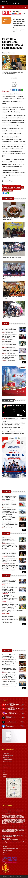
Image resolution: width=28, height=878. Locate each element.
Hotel (11, 189)
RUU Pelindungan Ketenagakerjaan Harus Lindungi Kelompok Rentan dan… (19, 23)
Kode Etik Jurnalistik (7, 850)
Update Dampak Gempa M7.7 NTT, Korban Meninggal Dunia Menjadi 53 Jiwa (10, 524)
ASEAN (4, 768)
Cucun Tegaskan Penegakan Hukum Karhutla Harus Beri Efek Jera (9, 560)
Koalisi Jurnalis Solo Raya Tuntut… (12, 257)
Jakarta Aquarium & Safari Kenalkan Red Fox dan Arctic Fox (9, 669)
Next (24, 362)
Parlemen (15, 30)
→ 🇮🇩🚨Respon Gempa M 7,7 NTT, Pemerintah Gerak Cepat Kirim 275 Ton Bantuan (14, 419)
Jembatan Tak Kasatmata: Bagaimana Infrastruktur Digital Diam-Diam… (10, 683)
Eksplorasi (5, 91)
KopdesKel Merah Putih (8, 755)
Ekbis (3, 332)
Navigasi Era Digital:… (9, 237)
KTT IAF (4, 776)
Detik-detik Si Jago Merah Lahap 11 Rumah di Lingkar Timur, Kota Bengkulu (14, 423)
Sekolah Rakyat (6, 757)
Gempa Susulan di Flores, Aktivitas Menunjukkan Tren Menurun (9, 504)
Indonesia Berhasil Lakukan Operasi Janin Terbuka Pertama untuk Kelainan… (10, 350)
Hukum (4, 601)
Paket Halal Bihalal (17, 187)
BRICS (4, 770)
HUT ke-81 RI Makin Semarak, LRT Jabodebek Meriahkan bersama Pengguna (9, 336)
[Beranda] (14, 12)
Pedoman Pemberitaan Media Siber (10, 848)
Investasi (5, 763)
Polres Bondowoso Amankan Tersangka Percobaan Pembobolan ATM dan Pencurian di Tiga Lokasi (9, 590)
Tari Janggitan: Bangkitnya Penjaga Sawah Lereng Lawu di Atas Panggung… (10, 663)
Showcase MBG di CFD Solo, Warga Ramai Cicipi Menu (12, 317)
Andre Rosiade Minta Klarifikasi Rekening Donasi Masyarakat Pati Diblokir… (10, 567)
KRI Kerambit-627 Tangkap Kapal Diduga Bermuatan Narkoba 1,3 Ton (9, 581)
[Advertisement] (14, 485)
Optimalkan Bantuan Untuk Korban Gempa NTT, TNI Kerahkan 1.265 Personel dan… (10, 511)
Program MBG (6, 753)
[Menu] (2, 7)
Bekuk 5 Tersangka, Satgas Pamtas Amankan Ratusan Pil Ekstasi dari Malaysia (13, 432)
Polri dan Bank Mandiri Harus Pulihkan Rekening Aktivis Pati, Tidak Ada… (10, 547)
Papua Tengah (5, 613)
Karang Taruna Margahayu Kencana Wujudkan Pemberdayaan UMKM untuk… (10, 676)
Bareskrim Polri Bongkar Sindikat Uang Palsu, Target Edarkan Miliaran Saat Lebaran (10, 618)
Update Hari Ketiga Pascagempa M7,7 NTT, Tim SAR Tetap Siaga (9, 518)
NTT (3, 507)
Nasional (4, 353)
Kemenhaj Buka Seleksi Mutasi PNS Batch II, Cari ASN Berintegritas (10, 357)
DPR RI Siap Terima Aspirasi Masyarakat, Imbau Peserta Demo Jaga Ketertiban (9, 553)
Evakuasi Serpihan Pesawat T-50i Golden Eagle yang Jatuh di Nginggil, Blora (13, 426)
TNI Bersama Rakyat (7, 761)
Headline (17, 189)
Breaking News (7, 190)
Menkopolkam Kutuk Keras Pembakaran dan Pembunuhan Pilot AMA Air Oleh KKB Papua (10, 598)
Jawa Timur (5, 593)
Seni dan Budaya (6, 766)
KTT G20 (5, 774)
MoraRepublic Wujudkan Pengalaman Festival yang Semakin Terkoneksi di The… (9, 329)
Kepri (3, 584)
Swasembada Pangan (7, 759)
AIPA (4, 772)
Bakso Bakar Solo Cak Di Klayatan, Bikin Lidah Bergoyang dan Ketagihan (9, 656)
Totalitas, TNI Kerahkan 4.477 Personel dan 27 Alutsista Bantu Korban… (9, 497)
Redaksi (5, 846)
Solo (4, 186)
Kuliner (5, 189)
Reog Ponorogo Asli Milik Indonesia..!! (13, 429)
